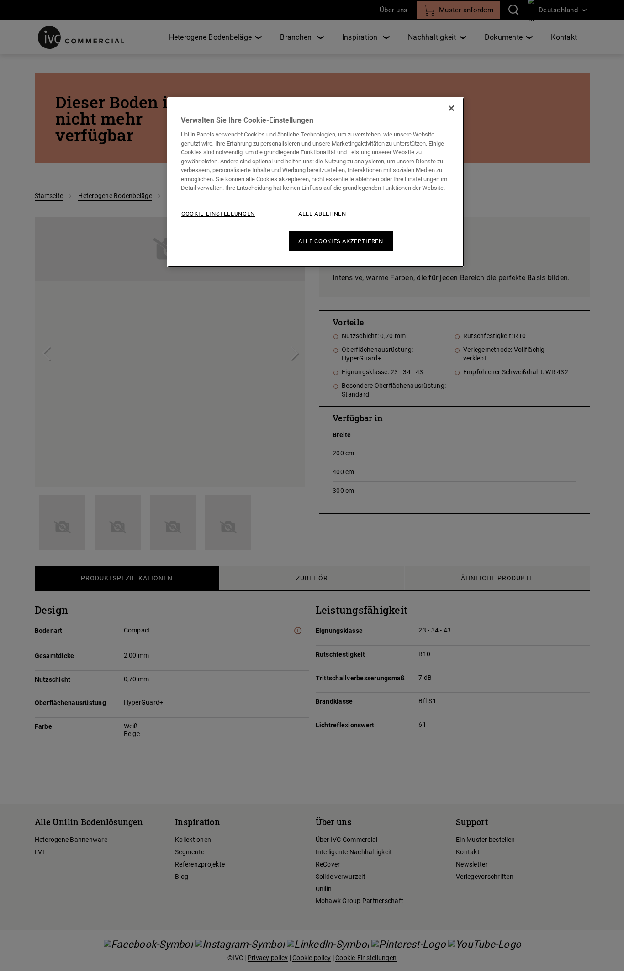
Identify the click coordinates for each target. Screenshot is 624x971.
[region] (315, 182)
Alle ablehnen (322, 213)
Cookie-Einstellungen (218, 213)
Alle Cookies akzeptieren (340, 241)
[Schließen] (451, 108)
